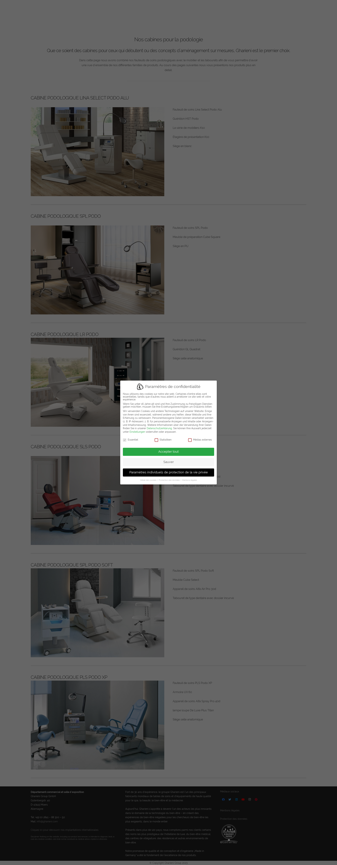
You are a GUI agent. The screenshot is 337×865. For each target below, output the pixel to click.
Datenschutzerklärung (159, 428)
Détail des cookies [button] (148, 480)
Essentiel (133, 439)
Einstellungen (137, 431)
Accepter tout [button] (168, 451)
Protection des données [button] (169, 480)
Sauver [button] (168, 462)
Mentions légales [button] (189, 480)
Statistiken (165, 439)
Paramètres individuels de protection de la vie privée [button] (168, 472)
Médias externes (202, 439)
